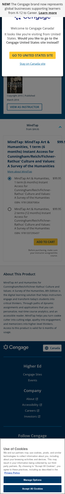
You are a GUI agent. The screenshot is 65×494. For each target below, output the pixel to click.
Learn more (48, 13)
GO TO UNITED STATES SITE (32, 55)
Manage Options (32, 479)
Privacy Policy (12, 472)
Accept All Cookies (32, 488)
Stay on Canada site (32, 64)
